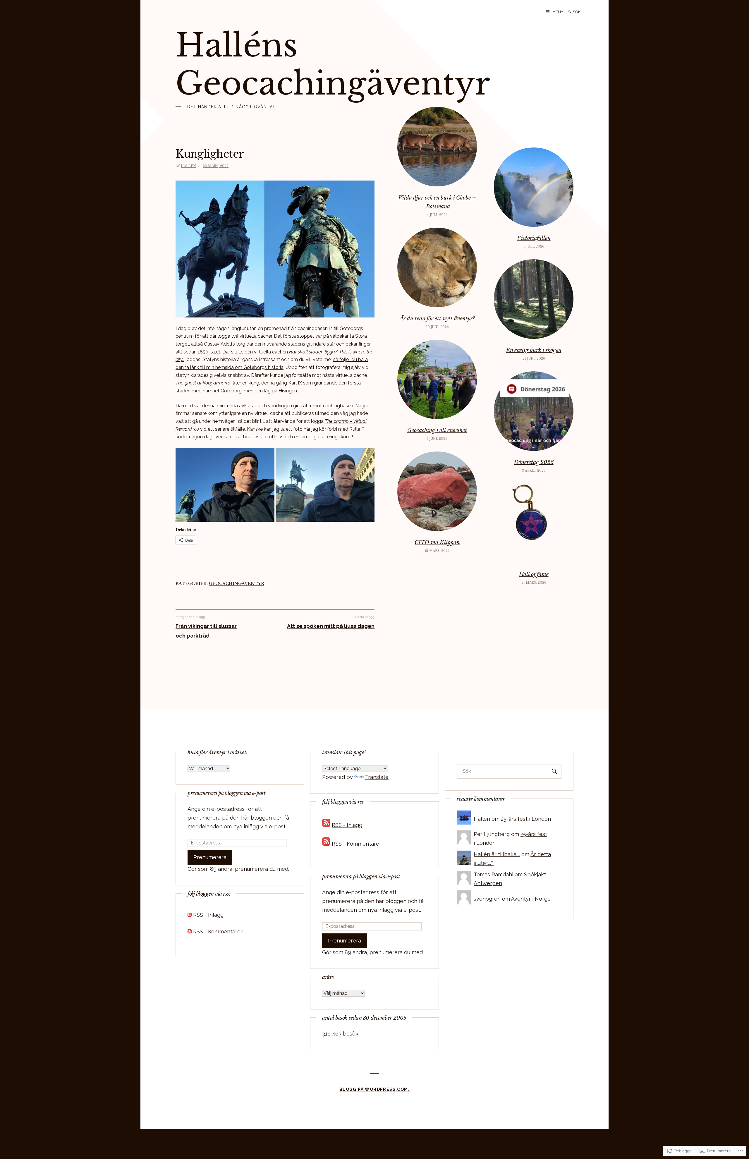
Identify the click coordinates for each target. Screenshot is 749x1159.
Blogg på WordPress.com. (374, 1089)
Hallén (188, 166)
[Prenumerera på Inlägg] (190, 915)
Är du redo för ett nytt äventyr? (437, 318)
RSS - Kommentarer (218, 931)
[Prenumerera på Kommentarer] (190, 931)
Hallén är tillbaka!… (497, 854)
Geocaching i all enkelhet (437, 430)
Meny (558, 12)
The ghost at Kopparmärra (203, 383)
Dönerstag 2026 (534, 462)
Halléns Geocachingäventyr (333, 64)
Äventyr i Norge (531, 899)
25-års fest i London (526, 819)
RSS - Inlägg (208, 915)
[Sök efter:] (585, 12)
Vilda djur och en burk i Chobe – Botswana (437, 202)
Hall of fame (534, 574)
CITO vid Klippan (437, 542)
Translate (377, 777)
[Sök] (569, 12)
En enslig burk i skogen (533, 350)
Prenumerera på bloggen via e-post (226, 793)
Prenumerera (209, 857)
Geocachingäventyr (236, 583)
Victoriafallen (534, 238)
